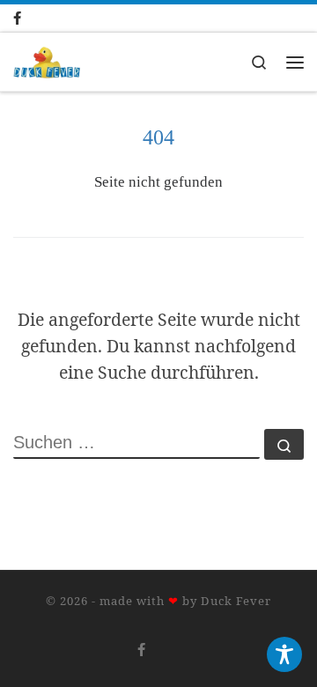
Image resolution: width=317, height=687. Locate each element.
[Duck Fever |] (46, 60)
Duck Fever (236, 601)
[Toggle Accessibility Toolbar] (284, 654)
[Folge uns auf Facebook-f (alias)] (34, 18)
